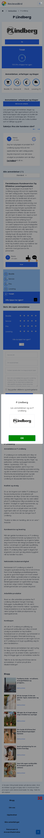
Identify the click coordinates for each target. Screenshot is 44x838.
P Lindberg (22, 402)
